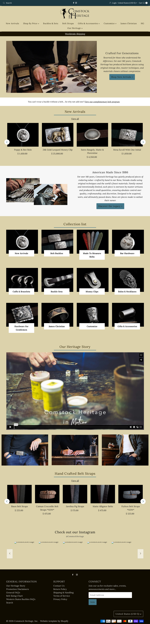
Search (9, 602)
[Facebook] (73, 3)
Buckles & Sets (50, 23)
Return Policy (60, 589)
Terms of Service (61, 595)
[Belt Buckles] (57, 242)
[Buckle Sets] (57, 280)
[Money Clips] (93, 280)
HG (142, 23)
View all (75, 118)
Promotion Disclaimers (17, 589)
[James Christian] (57, 315)
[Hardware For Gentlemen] (22, 315)
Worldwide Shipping (75, 33)
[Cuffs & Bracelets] (22, 280)
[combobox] (25, 3)
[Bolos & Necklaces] (128, 280)
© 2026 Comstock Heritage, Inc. (22, 621)
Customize (109, 23)
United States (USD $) (127, 3)
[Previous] (7, 142)
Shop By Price (30, 23)
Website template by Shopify (54, 621)
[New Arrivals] (22, 242)
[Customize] (93, 315)
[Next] (143, 142)
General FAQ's (13, 592)
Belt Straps (68, 23)
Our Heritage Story (15, 585)
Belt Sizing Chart (14, 595)
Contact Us (58, 585)
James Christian (128, 23)
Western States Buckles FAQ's (20, 599)
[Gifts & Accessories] (128, 315)
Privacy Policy (60, 599)
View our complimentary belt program (102, 101)
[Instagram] (76, 3)
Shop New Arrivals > (122, 77)
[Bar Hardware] (128, 242)
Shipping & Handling (63, 592)
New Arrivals (12, 23)
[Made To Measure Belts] (93, 242)
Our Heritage (74, 28)
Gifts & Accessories (88, 23)
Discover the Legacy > (110, 206)
